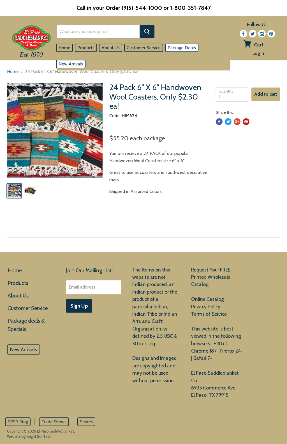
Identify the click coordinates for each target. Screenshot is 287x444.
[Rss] (262, 33)
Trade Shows (53, 421)
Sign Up (79, 306)
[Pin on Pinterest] (246, 121)
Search (86, 421)
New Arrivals (71, 64)
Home (64, 47)
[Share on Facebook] (219, 121)
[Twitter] (252, 33)
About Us (110, 47)
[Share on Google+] (237, 121)
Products (85, 47)
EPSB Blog (18, 421)
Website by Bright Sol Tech (29, 436)
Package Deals (182, 47)
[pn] (271, 33)
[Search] (147, 31)
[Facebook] (243, 33)
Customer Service (144, 47)
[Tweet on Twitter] (228, 121)
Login (258, 53)
